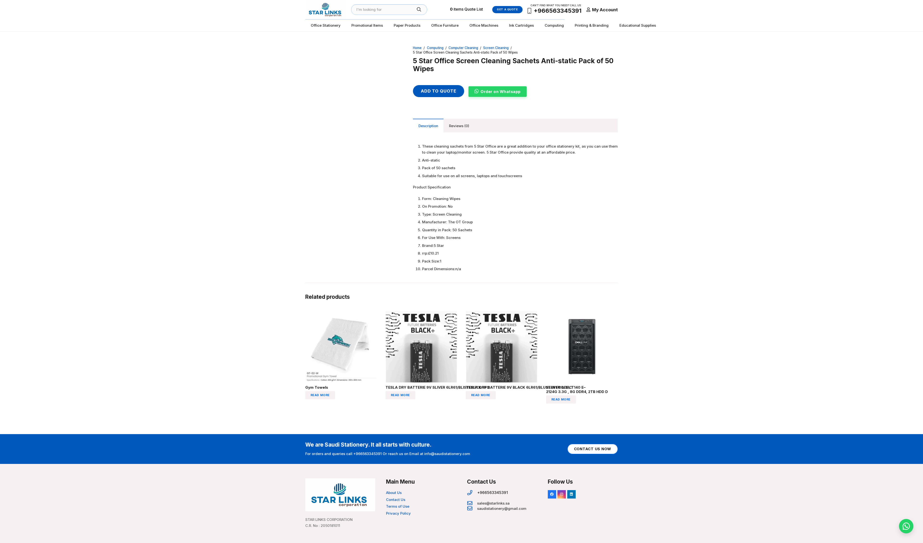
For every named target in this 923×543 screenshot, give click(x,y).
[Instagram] (561, 494)
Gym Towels (316, 387)
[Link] (325, 9)
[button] (906, 526)
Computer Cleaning (463, 48)
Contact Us (395, 499)
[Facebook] (552, 494)
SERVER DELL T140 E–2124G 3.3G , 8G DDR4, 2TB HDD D (577, 389)
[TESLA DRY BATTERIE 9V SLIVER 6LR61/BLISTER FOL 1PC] (421, 314)
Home (417, 48)
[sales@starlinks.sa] (472, 503)
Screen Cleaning (496, 48)
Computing (435, 48)
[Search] (419, 9)
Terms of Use (397, 506)
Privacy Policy (398, 513)
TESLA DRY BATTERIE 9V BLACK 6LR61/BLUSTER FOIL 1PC (519, 387)
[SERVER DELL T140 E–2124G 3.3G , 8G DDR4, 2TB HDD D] (582, 314)
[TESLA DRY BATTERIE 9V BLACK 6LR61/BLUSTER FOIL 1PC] (501, 314)
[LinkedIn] (571, 494)
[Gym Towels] (341, 314)
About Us (394, 492)
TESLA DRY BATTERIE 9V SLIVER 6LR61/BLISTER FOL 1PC (437, 387)
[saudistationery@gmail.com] (472, 508)
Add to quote (438, 91)
